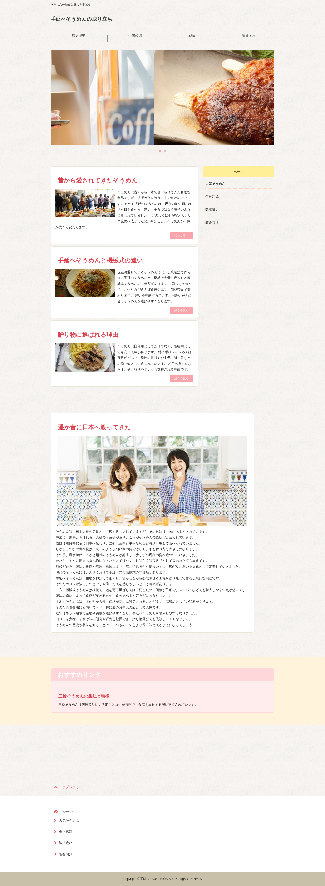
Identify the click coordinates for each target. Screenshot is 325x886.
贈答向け (248, 35)
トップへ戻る (69, 787)
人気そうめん (215, 183)
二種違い (192, 35)
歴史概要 (78, 35)
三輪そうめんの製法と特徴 (84, 696)
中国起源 (135, 35)
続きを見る (181, 236)
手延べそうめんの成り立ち (82, 19)
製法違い (212, 209)
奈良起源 (212, 196)
